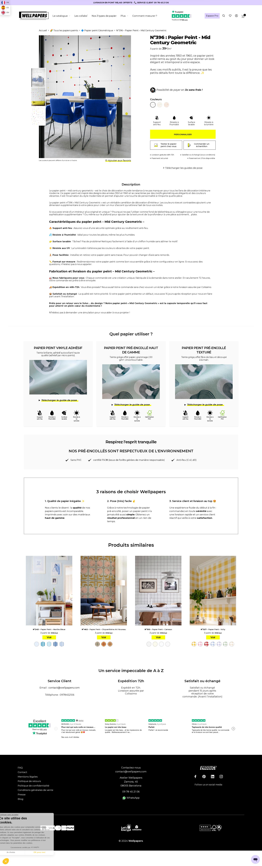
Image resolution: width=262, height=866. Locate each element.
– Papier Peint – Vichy (213, 629)
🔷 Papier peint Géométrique (97, 30)
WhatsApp (133, 797)
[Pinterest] (204, 776)
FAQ (20, 767)
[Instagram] (221, 776)
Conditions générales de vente (35, 790)
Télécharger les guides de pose (184, 168)
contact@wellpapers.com (64, 687)
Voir (49, 637)
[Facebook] (195, 776)
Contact (22, 772)
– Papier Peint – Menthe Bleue (49, 629)
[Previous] (52, 97)
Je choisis (17, 852)
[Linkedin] (212, 776)
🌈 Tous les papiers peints (64, 30)
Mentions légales (28, 776)
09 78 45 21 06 (131, 791)
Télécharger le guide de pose (59, 400)
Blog (20, 799)
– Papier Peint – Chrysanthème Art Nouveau (104, 629)
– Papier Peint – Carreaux (158, 629)
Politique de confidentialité (33, 785)
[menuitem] (63, 15)
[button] (5, 861)
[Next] (122, 97)
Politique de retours (29, 781)
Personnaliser (183, 134)
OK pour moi (46, 852)
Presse (22, 794)
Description (131, 184)
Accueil (43, 30)
